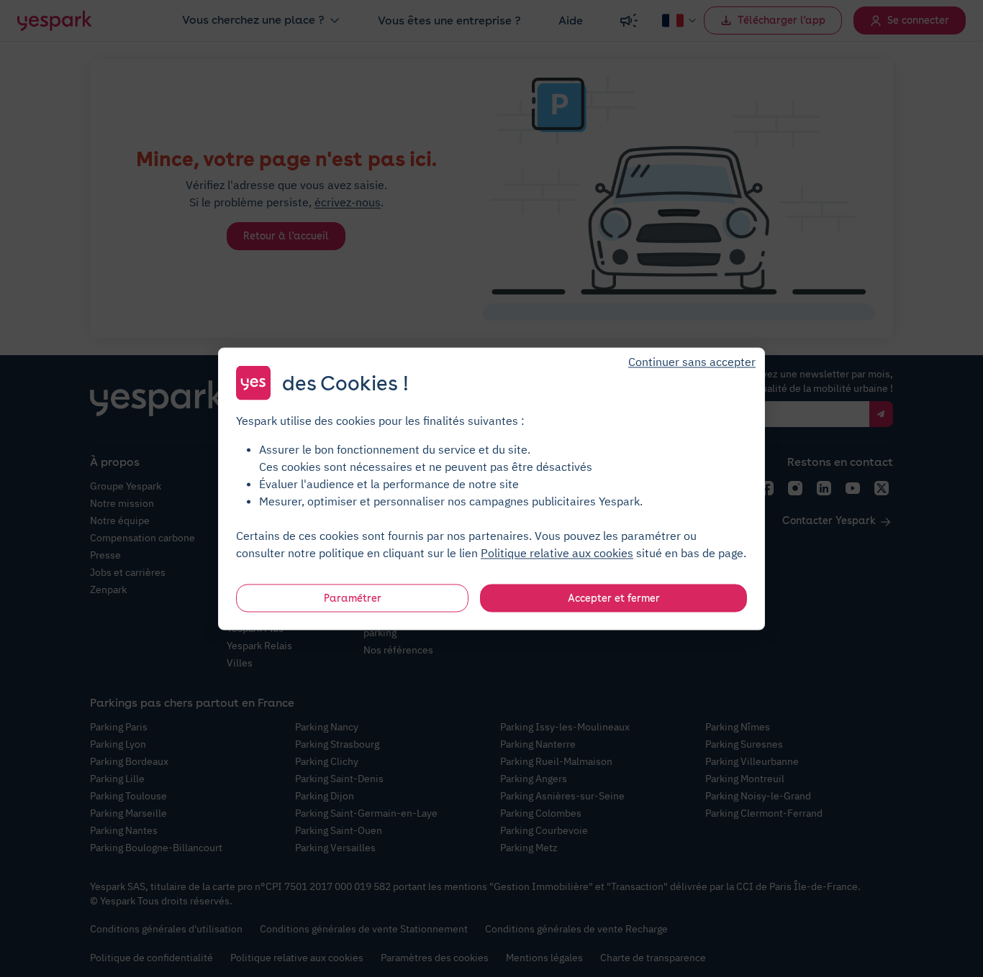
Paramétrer (352, 597)
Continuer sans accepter (692, 361)
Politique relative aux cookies (557, 552)
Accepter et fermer (614, 597)
